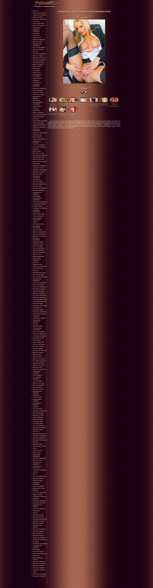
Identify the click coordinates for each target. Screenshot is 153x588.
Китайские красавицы (40, 543)
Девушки (35, 262)
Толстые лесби (38, 450)
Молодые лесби (38, 242)
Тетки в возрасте (38, 216)
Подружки (36, 395)
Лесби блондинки (38, 116)
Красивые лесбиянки (40, 170)
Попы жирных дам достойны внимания (103, 104)
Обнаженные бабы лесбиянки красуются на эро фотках (63, 114)
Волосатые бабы (38, 224)
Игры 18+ (36, 11)
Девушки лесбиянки (39, 125)
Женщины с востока (39, 496)
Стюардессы (37, 82)
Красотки (36, 108)
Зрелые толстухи (38, 383)
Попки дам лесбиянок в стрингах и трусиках (63, 104)
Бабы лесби (37, 151)
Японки (35, 513)
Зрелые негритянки (39, 232)
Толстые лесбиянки (39, 287)
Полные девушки (38, 275)
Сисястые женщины (39, 282)
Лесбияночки (37, 307)
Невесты (35, 270)
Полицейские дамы (39, 272)
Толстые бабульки (39, 145)
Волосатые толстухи (39, 350)
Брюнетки (36, 118)
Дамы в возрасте (38, 64)
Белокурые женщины (40, 114)
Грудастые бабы (38, 389)
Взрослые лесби (38, 352)
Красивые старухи (39, 172)
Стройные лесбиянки (40, 208)
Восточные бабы (38, 551)
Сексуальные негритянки (37, 329)
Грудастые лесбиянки (36, 30)
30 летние (36, 35)
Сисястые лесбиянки (40, 202)
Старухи (35, 407)
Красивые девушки (39, 438)
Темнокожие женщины (37, 142)
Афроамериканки (38, 256)
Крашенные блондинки (36, 455)
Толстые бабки (38, 246)
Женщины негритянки (36, 239)
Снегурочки (36, 70)
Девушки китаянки (39, 521)
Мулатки (35, 442)
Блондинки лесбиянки (36, 85)
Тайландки (36, 511)
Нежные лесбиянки (39, 314)
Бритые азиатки (38, 533)
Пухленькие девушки (40, 277)
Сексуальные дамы (39, 427)
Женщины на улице (39, 436)
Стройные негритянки (36, 211)
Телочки (35, 472)
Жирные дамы (37, 41)
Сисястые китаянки (39, 508)
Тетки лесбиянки (38, 285)
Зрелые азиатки (38, 515)
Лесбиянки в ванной (39, 15)
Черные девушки (38, 123)
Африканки (36, 110)
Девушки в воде (38, 415)
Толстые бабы (37, 381)
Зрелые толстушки (39, 359)
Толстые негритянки (39, 476)
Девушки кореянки (39, 561)
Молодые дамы (38, 423)
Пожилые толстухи (39, 369)
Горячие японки (38, 523)
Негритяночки (37, 135)
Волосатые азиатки (39, 529)
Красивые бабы (38, 419)
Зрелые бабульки (38, 250)
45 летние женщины (39, 361)
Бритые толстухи (38, 153)
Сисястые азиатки (39, 568)
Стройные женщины (39, 470)
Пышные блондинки (39, 188)
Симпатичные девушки (37, 400)
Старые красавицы (39, 204)
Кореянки (36, 498)
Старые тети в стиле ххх (83, 104)
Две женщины (37, 387)
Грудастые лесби (38, 168)
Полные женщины (39, 425)
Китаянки (36, 541)
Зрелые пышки (38, 429)
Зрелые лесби (37, 230)
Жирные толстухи (39, 365)
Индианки (36, 80)
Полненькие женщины (37, 372)
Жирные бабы (37, 264)
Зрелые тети (37, 254)
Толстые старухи (38, 346)
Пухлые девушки (38, 23)
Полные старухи (38, 182)
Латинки (35, 51)
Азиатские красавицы (40, 519)
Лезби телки (37, 72)
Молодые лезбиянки (39, 312)
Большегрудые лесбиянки (38, 103)
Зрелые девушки (38, 478)
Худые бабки (37, 106)
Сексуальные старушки (37, 193)
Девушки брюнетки (39, 434)
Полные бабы (37, 397)
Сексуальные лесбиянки (37, 44)
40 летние (36, 21)
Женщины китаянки (39, 563)
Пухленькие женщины (37, 321)
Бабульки (36, 149)
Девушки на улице (39, 488)
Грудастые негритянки (36, 130)
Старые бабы (37, 78)
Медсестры (36, 68)
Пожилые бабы (38, 17)
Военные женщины (39, 289)
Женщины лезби (38, 62)
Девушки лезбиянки (39, 88)
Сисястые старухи (39, 94)
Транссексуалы (38, 480)
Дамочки (35, 490)
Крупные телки (37, 367)
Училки (35, 222)
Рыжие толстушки (39, 25)
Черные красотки (38, 159)
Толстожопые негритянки (37, 219)
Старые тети (37, 37)
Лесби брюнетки (38, 90)
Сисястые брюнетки (39, 334)
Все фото (84, 17)
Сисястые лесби (38, 244)
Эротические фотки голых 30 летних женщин (73, 105)
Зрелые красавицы (39, 252)
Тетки (34, 474)
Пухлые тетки (37, 186)
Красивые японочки (39, 503)
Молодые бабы (38, 421)
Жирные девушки (38, 363)
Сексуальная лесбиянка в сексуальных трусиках (114, 105)
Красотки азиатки (38, 565)
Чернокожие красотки (40, 155)
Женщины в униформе (37, 483)
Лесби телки (37, 340)
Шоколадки (36, 196)
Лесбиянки (36, 33)
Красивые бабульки (39, 19)
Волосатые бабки (38, 248)
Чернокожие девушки (40, 121)
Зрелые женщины (39, 291)
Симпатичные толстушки (37, 467)
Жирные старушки (39, 39)
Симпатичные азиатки (37, 505)
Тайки (34, 572)
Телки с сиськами (38, 332)
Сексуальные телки (39, 446)
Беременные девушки (37, 97)
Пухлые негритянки (39, 184)
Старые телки (37, 206)
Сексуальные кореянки (37, 546)
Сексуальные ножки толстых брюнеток (52, 114)
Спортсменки (37, 137)
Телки (34, 448)
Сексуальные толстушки (37, 75)
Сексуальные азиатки (37, 526)
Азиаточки (36, 555)
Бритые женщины (38, 385)
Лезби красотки (38, 268)
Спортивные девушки (37, 403)
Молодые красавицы (40, 440)
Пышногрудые (37, 375)
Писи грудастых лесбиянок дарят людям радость (53, 105)
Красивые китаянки (39, 501)
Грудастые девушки (39, 127)
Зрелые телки (37, 357)
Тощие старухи (38, 348)
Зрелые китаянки (38, 531)
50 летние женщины (39, 295)
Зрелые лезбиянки (39, 293)
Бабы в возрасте (38, 112)
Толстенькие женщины (37, 378)
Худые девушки (38, 417)
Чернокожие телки (39, 157)
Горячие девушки (38, 486)
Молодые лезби (38, 310)
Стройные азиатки (39, 570)
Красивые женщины (39, 458)
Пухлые (35, 324)
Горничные (36, 163)
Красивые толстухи (39, 58)
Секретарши (37, 27)
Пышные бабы (37, 444)
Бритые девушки (38, 413)
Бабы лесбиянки (38, 49)
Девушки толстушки (39, 236)
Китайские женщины (39, 539)
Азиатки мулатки (38, 517)
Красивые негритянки (40, 133)
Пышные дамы (38, 326)
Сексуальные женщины (37, 463)
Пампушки (36, 316)
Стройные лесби (38, 338)
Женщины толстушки (40, 305)
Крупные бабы (37, 174)
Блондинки (36, 100)
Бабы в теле (37, 452)
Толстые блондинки (39, 147)
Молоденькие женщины (37, 392)
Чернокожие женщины (37, 259)
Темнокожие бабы (39, 214)
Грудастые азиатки (39, 537)
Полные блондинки (39, 13)
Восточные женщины (40, 553)
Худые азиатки (37, 494)
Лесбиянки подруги (39, 318)
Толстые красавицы (39, 54)
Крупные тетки (37, 460)
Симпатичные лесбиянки (37, 199)
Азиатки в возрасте (39, 576)
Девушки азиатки (38, 535)
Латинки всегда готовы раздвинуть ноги (73, 114)
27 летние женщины (39, 492)
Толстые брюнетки (39, 47)
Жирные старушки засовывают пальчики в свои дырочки (94, 105)
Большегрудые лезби (40, 299)
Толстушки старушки (39, 336)
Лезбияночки (37, 180)
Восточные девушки (39, 574)
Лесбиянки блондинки (36, 177)
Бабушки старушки (39, 297)
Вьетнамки (36, 549)
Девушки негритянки (39, 161)
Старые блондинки (39, 139)
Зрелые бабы (37, 354)
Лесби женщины (38, 303)
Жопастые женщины (39, 266)
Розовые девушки (39, 190)
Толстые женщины (39, 344)
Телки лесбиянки (38, 342)
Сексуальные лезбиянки (37, 279)
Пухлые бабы (37, 66)
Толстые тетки (37, 409)
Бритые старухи (38, 56)
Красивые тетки (38, 92)
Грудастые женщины (39, 165)
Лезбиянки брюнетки (39, 301)
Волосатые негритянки (36, 227)
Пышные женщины (39, 60)
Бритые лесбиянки (39, 234)
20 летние (36, 431)
